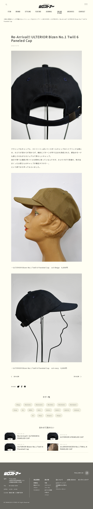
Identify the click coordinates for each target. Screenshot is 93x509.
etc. (40, 410)
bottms (50, 405)
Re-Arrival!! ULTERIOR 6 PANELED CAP (28, 437)
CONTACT (82, 11)
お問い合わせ (71, 480)
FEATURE (38, 11)
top (41, 415)
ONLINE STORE (59, 12)
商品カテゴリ (37, 485)
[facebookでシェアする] (22, 387)
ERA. (31, 410)
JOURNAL (49, 11)
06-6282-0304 (13, 485)
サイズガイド (37, 490)
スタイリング (48, 485)
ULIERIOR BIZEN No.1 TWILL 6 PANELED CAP (73, 447)
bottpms (74, 405)
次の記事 (76, 376)
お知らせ (47, 492)
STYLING (28, 11)
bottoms (62, 405)
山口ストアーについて (61, 483)
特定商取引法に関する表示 (61, 485)
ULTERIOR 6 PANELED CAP (72, 437)
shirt (57, 410)
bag (18, 405)
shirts (67, 410)
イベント (47, 495)
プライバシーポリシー (61, 489)
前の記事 (16, 376)
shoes (77, 410)
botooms (40, 405)
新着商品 (36, 483)
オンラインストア (83, 480)
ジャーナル (47, 487)
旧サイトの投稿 (48, 490)
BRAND (18, 11)
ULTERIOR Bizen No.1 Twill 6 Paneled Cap (30, 447)
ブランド (35, 487)
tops (59, 415)
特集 (46, 483)
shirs (48, 410)
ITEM (9, 11)
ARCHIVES (70, 11)
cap (16, 410)
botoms (28, 405)
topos (50, 415)
